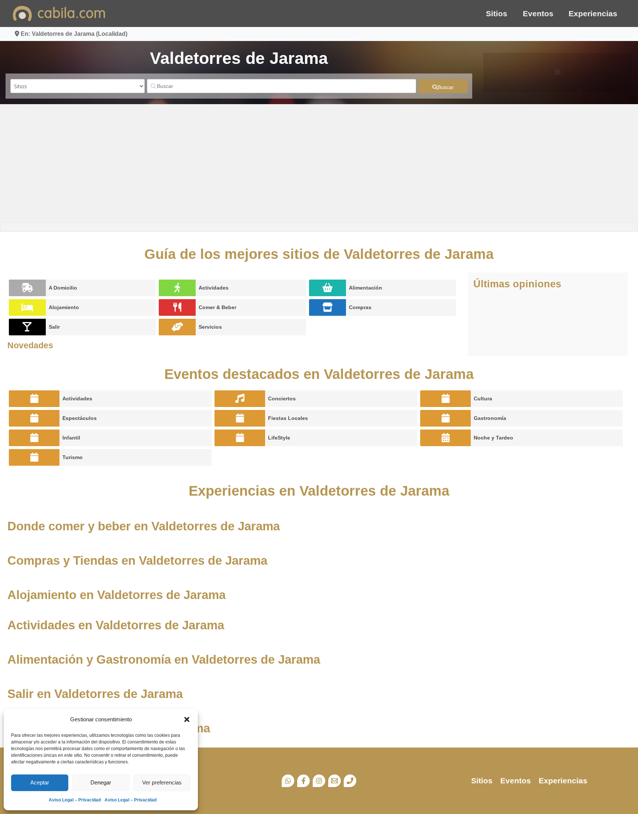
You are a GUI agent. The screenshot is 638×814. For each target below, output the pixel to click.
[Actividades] (177, 288)
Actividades (214, 288)
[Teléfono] (350, 780)
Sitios (496, 13)
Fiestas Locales (288, 418)
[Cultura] (445, 398)
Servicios (210, 327)
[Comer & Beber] (177, 307)
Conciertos (282, 398)
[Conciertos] (240, 398)
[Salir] (27, 327)
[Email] (334, 780)
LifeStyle (279, 438)
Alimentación (365, 288)
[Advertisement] (319, 163)
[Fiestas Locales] (240, 418)
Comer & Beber (217, 307)
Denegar (100, 782)
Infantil (71, 438)
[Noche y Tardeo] (445, 438)
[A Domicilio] (27, 288)
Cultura (483, 398)
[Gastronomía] (445, 418)
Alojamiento (64, 307)
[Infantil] (34, 438)
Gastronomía (490, 418)
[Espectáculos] (34, 418)
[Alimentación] (327, 288)
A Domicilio (63, 288)
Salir (54, 327)
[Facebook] (303, 780)
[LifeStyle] (240, 438)
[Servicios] (177, 327)
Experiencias (593, 13)
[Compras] (327, 307)
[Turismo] (34, 457)
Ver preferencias (162, 782)
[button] (187, 719)
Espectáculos (79, 418)
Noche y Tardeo (493, 438)
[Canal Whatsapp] (288, 780)
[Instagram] (319, 780)
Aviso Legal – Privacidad (75, 800)
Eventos (538, 13)
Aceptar (39, 782)
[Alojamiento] (27, 307)
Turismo (72, 457)
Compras (360, 307)
